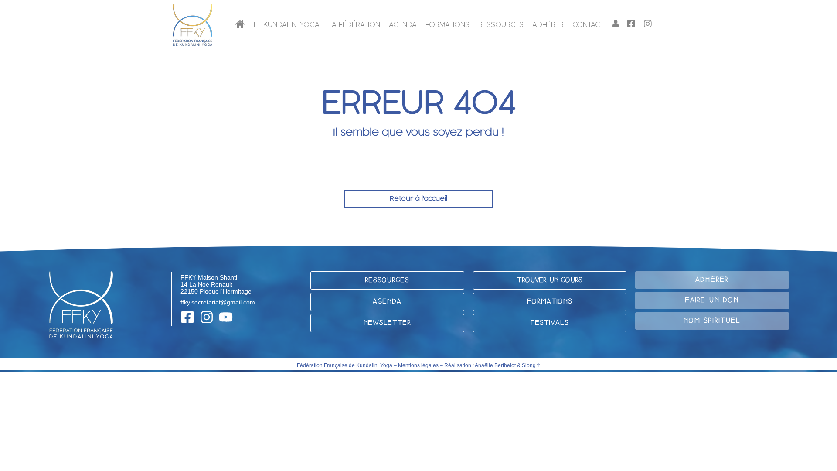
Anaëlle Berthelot (495, 365)
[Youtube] (226, 317)
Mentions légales (418, 365)
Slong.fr (531, 365)
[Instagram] (207, 317)
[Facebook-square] (187, 317)
